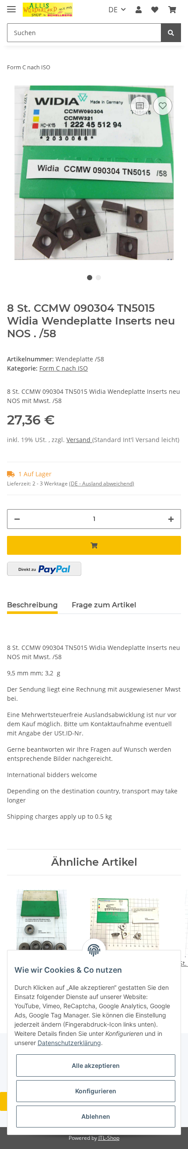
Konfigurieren (95, 1091)
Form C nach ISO (63, 368)
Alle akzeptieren (96, 1065)
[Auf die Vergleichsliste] (140, 105)
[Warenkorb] (172, 9)
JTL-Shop (108, 1138)
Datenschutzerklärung (69, 1042)
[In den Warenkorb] (94, 545)
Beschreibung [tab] (32, 605)
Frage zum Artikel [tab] (104, 605)
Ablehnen (95, 1116)
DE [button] (113, 9)
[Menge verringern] (17, 519)
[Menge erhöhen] (171, 519)
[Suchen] (171, 32)
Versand (79, 439)
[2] (44, 569)
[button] (138, 9)
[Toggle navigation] (11, 5)
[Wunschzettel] (154, 9)
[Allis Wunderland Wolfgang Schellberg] (48, 10)
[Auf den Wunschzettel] (162, 105)
